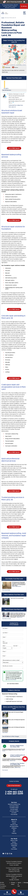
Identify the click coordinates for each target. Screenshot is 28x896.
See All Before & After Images (10, 736)
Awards (14, 823)
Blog (14, 830)
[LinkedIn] (11, 853)
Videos (14, 847)
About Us (14, 821)
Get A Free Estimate (14, 785)
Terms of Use (10, 679)
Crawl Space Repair (14, 806)
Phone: (4, 651)
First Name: (5, 628)
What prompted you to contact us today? (11, 660)
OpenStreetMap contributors (21, 64)
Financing (14, 833)
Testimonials (14, 845)
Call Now (24, 6)
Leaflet (7, 64)
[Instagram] (9, 853)
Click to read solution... (17, 586)
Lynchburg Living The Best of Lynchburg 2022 (17, 764)
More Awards (5, 770)
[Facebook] (5, 853)
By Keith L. (6, 88)
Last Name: (5, 632)
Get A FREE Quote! (14, 148)
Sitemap (25, 882)
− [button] (24, 62)
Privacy (14, 679)
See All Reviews (6, 90)
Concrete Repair (14, 809)
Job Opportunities (14, 826)
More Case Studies (6, 589)
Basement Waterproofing (14, 804)
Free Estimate (14, 814)
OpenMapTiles (12, 64)
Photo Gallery (14, 844)
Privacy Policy (13, 883)
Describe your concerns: (8, 665)
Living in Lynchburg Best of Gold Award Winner (17, 755)
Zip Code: (15, 645)
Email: (4, 655)
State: (4, 645)
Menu (24, 14)
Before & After (14, 840)
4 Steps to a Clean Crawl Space (16, 612)
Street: (4, 637)
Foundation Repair (14, 807)
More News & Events (6, 618)
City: (4, 641)
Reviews (14, 842)
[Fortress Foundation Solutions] (4, 13)
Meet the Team (14, 824)
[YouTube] (3, 853)
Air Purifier (14, 812)
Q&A (14, 831)
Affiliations (14, 828)
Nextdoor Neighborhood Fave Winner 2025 (16, 746)
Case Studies (14, 849)
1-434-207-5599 (14, 794)
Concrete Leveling (14, 811)
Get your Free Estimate (13, 683)
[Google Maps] (7, 853)
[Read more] (12, 760)
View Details (5, 717)
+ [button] (24, 60)
